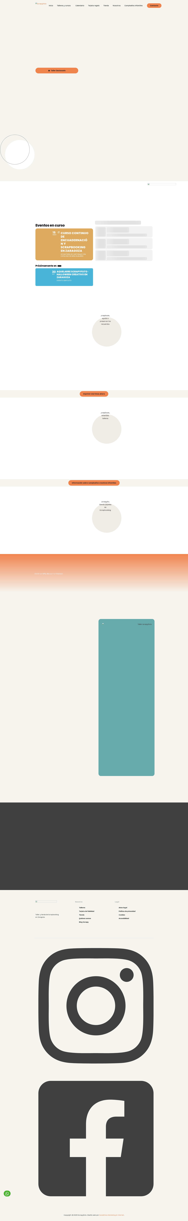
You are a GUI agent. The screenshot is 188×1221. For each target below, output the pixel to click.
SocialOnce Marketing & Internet (111, 1215)
